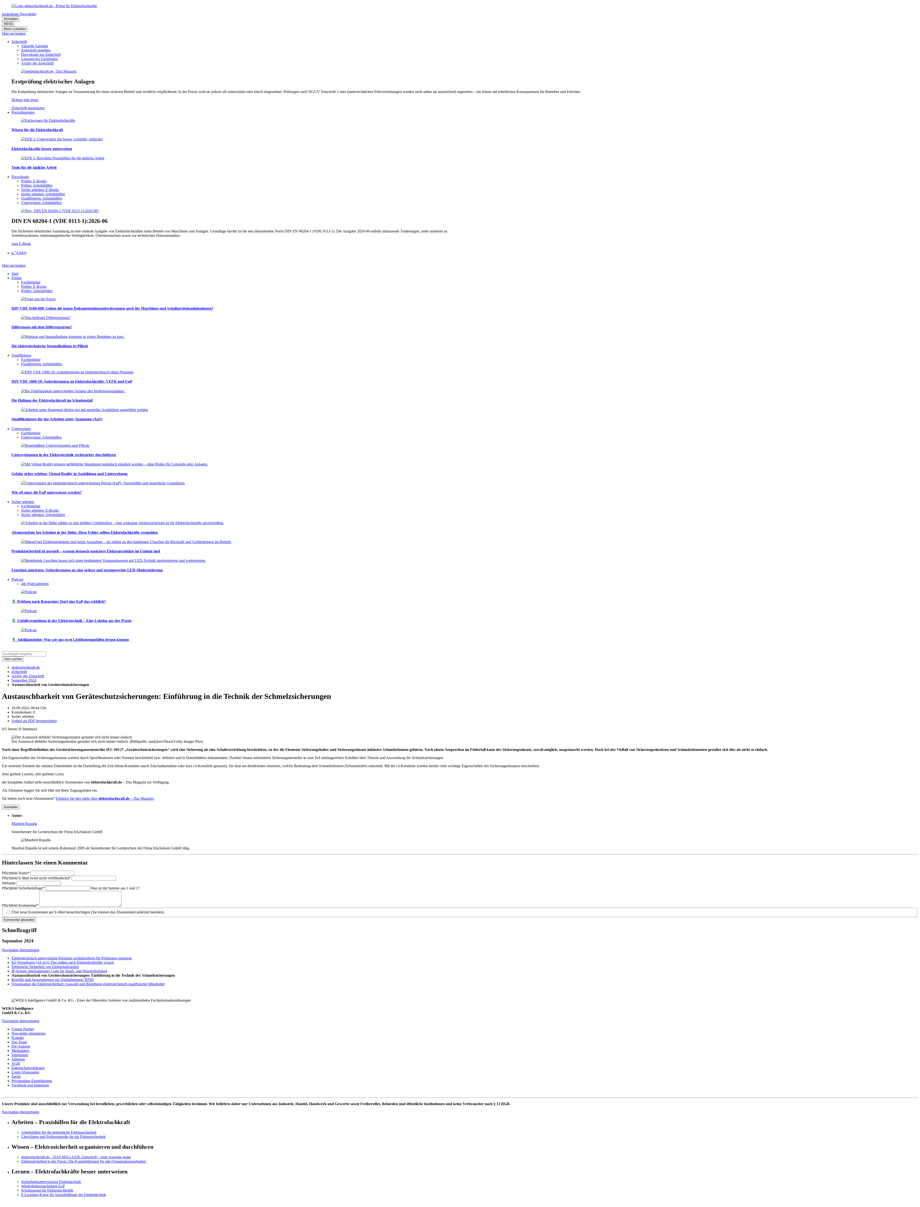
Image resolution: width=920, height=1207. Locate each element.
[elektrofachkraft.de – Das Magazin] (48, 71)
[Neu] (60, 211)
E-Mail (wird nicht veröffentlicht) (36, 878)
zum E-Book (21, 244)
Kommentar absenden (19, 920)
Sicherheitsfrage (23, 888)
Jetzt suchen (13, 659)
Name (15, 873)
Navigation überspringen (20, 950)
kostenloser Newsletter (19, 14)
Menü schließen (15, 29)
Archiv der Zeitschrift (28, 676)
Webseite (9, 883)
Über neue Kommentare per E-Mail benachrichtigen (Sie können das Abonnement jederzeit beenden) (88, 912)
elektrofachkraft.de (26, 667)
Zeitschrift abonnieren (28, 108)
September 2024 (24, 680)
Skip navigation (14, 33)
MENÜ (8, 24)
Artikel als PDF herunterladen (34, 721)
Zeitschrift (19, 672)
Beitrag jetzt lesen (25, 100)
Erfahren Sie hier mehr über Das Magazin (105, 798)
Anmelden (11, 19)
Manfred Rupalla (24, 824)
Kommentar (20, 905)
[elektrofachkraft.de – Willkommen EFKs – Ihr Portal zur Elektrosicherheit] (54, 6)
